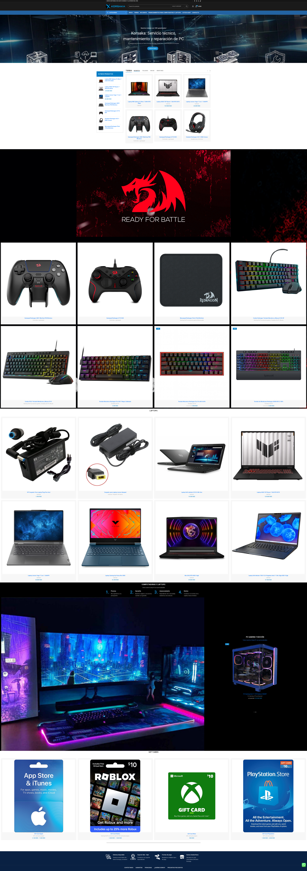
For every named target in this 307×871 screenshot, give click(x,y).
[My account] (193, 6)
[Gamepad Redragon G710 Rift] (101, 112)
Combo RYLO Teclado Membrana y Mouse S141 (38, 401)
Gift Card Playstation (268, 834)
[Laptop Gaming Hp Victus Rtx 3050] (115, 537)
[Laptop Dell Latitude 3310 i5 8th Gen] (192, 454)
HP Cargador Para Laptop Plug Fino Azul (38, 492)
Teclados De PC (275, 320)
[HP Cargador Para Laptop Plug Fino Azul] (38, 454)
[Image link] (153, 193)
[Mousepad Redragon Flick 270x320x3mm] (101, 128)
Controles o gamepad (139, 140)
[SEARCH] (187, 6)
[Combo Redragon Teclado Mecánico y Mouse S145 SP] (268, 280)
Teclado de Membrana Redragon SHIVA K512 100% (268, 401)
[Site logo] (115, 6)
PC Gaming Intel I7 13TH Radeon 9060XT (255, 694)
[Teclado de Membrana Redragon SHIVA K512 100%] (268, 363)
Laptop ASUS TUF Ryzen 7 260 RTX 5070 (112, 87)
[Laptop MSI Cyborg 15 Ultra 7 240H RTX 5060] (101, 81)
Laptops (139, 105)
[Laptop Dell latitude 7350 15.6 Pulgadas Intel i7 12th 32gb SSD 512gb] (268, 537)
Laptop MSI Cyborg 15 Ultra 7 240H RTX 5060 (113, 79)
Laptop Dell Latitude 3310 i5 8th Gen (191, 492)
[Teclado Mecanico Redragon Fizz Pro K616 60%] (192, 363)
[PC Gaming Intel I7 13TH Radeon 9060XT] (255, 667)
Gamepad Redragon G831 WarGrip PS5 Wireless (112, 104)
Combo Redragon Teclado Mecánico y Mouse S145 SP (268, 318)
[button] (2, 39)
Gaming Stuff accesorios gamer (188, 320)
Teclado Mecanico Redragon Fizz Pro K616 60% (192, 401)
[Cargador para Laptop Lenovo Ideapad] (115, 454)
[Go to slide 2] (255, 712)
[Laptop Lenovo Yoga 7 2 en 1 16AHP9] (101, 97)
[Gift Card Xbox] (191, 796)
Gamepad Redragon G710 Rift (112, 111)
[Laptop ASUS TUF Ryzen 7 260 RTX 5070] (101, 89)
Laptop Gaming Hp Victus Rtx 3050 (115, 575)
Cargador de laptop (118, 494)
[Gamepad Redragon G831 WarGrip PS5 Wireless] (101, 105)
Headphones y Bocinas (197, 139)
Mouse (281, 320)
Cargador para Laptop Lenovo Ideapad (115, 492)
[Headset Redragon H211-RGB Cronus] (101, 120)
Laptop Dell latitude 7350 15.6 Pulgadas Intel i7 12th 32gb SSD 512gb (268, 575)
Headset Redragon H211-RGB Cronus (112, 119)
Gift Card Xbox (192, 834)
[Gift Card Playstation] (268, 796)
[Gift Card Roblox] (115, 796)
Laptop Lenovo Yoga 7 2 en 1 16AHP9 (113, 95)
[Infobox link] (117, 593)
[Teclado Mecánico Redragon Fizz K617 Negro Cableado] (115, 363)
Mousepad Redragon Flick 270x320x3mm (112, 127)
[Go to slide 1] (254, 712)
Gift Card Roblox (115, 834)
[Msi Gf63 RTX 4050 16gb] (192, 537)
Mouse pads (200, 320)
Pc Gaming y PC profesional (255, 696)
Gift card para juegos (38, 836)
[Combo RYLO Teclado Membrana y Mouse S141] (38, 363)
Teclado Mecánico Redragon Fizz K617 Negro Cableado (115, 401)
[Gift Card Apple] (38, 796)
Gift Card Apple (38, 834)
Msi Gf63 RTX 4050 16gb (192, 575)
